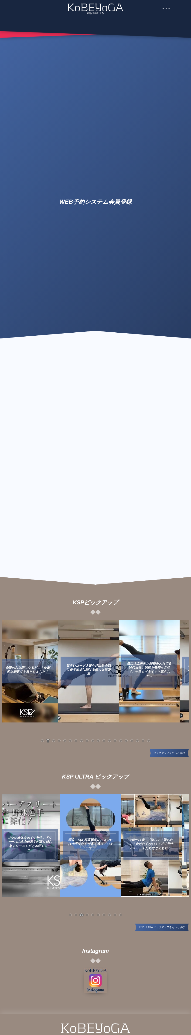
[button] (42, 741)
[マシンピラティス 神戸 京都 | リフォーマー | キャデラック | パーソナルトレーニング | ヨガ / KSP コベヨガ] (95, 7)
